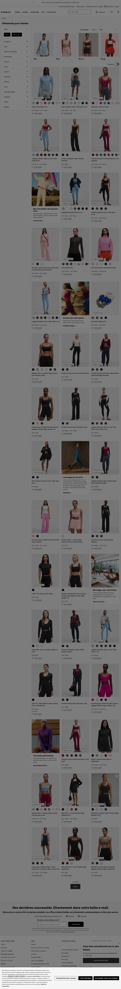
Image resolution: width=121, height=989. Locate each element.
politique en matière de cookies (16, 976)
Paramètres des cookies (66, 978)
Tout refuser (85, 978)
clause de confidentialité (34, 976)
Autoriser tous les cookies (106, 978)
